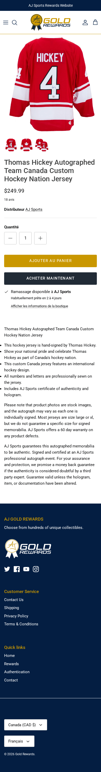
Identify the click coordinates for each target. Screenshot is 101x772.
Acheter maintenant (50, 278)
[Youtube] (26, 569)
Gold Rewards (24, 754)
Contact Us (14, 599)
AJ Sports (33, 209)
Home (9, 655)
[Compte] (84, 22)
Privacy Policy (16, 616)
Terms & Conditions (21, 624)
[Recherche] (17, 22)
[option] (50, 84)
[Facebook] (17, 569)
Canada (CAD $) (22, 725)
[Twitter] (7, 569)
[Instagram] (36, 569)
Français (15, 741)
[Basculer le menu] (5, 22)
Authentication (17, 672)
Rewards (11, 664)
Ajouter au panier (50, 260)
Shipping (11, 607)
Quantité (11, 227)
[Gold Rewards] (50, 22)
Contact (11, 680)
